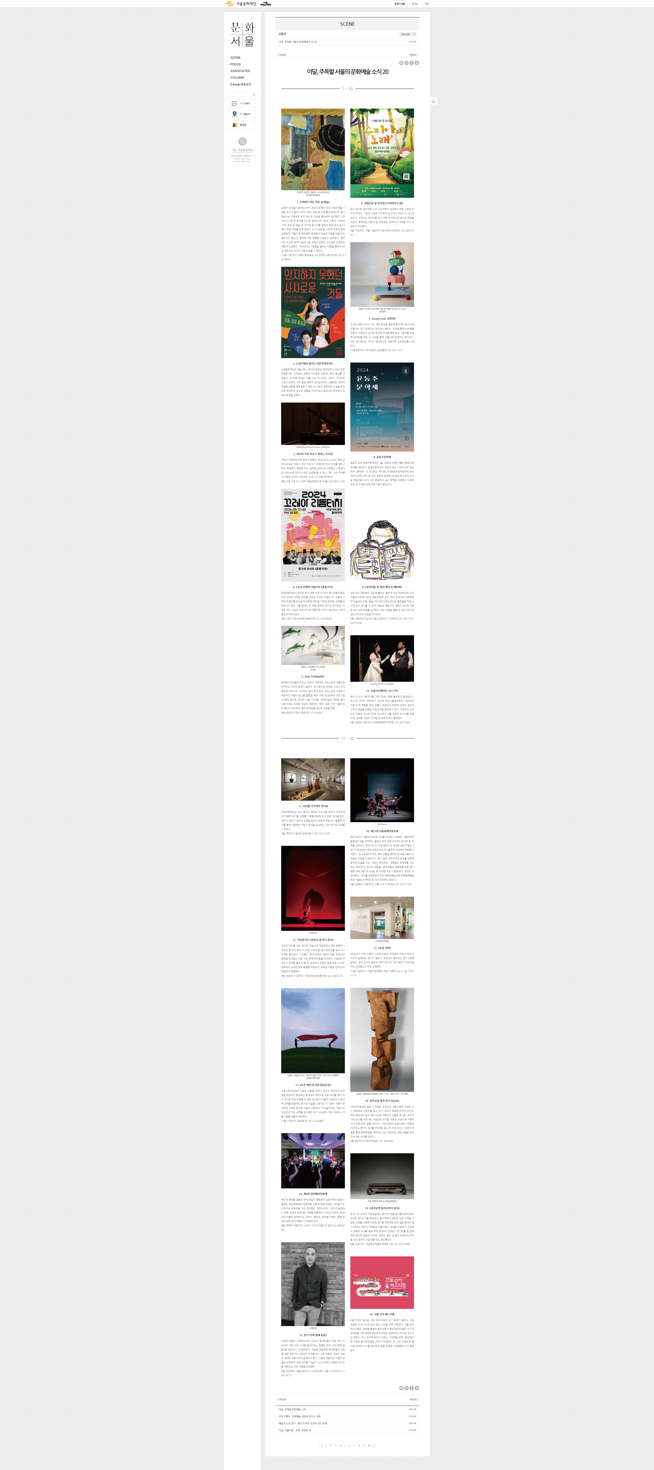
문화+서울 (399, 3)
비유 (427, 3)
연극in (415, 3)
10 (369, 1445)
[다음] (374, 1446)
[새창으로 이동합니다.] (248, 3)
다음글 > (413, 54)
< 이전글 (281, 54)
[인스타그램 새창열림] (242, 141)
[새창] (241, 84)
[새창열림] (242, 150)
